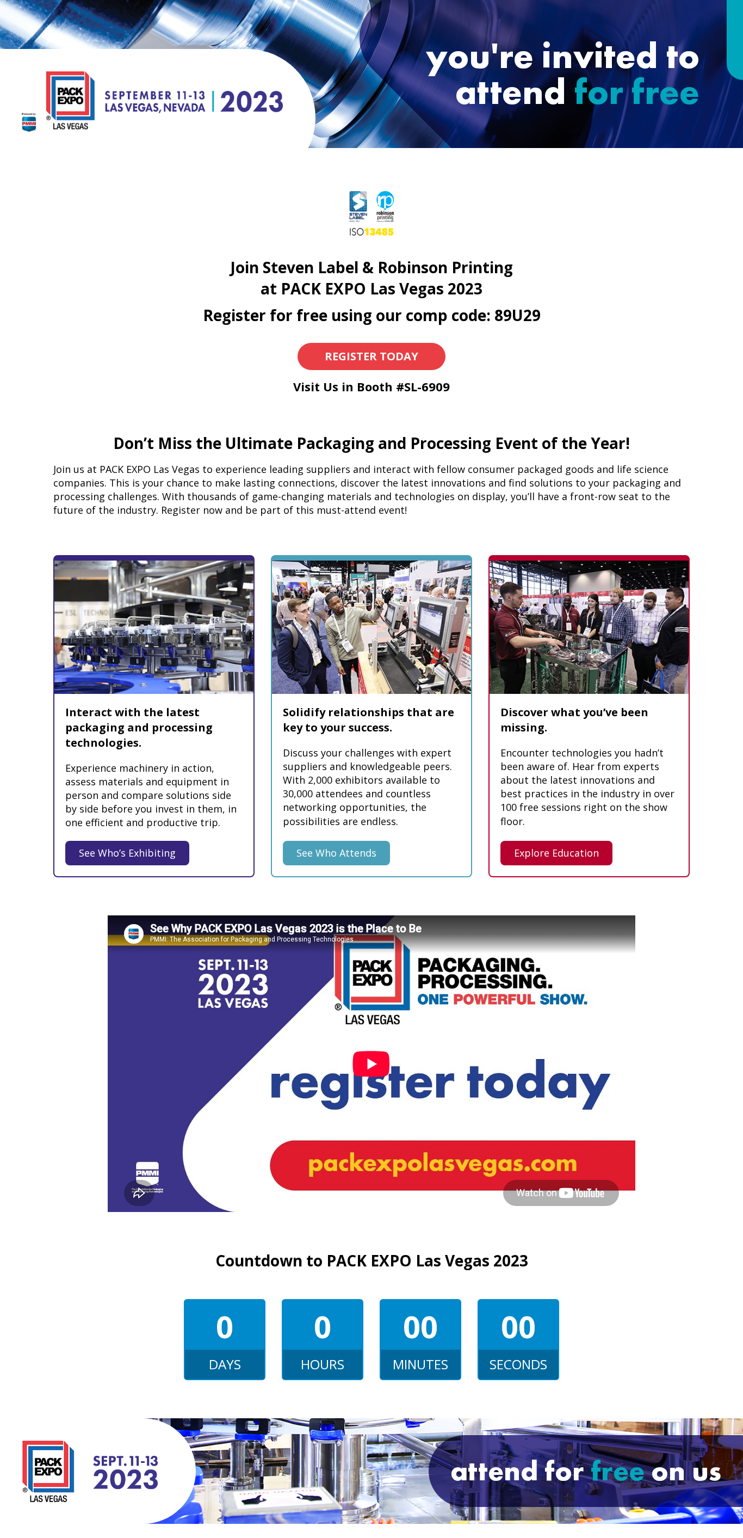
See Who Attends (336, 852)
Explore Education (556, 852)
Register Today (371, 356)
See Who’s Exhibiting (127, 852)
